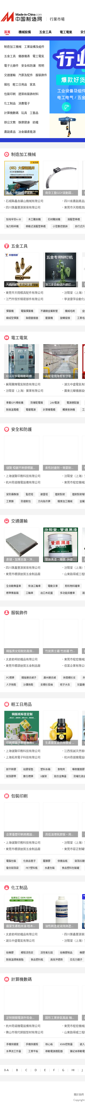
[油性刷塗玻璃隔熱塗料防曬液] (60, 911)
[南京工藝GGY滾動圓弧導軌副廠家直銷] (60, 178)
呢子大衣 (65, 684)
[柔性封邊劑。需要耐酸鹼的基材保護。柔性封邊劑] (60, 453)
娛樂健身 (24, 122)
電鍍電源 (31, 409)
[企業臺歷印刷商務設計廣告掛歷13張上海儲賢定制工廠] (21, 819)
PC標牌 (10, 677)
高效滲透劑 (56, 959)
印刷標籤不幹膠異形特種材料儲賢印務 (21, 743)
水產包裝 (50, 868)
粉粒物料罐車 (72, 586)
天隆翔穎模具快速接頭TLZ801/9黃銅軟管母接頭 (21, 284)
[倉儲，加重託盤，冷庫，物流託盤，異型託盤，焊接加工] (21, 544)
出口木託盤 (46, 593)
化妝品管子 (29, 861)
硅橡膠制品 (66, 952)
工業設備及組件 (34, 46)
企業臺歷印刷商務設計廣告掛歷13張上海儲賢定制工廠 (21, 834)
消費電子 (24, 103)
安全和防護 (28, 65)
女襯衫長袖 (46, 684)
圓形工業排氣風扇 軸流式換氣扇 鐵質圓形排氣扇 (60, 1018)
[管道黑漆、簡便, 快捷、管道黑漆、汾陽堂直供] (60, 544)
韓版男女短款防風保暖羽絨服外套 (21, 651)
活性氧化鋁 (46, 952)
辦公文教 (10, 122)
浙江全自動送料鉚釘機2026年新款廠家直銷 (60, 284)
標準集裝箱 (12, 593)
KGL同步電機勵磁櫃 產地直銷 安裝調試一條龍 (21, 376)
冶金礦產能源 (27, 132)
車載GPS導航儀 (14, 402)
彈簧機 (10, 311)
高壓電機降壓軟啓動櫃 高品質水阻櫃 (60, 376)
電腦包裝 (11, 861)
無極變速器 (32, 318)
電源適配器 (73, 402)
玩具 (24, 113)
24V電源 (54, 402)
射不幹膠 (11, 769)
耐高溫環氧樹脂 (15, 959)
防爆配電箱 (37, 402)
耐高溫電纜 (12, 409)
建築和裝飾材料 (28, 94)
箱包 (7, 84)
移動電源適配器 (54, 1051)
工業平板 (33, 1051)
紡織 (35, 122)
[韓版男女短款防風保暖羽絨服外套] (21, 636)
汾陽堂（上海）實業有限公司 (24, 391)
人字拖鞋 (11, 684)
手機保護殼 (32, 1044)
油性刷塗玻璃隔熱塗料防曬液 (60, 926)
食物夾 (61, 769)
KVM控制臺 (66, 1044)
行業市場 (57, 19)
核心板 (49, 1044)
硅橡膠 (10, 952)
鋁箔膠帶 (11, 776)
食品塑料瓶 (37, 959)
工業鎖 (10, 501)
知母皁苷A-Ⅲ (13, 219)
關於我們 (79, 1094)
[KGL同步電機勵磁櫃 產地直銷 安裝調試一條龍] (22, 361)
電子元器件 (11, 65)
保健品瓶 (62, 861)
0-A (6, 1070)
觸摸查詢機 (69, 409)
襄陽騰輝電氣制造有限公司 (23, 384)
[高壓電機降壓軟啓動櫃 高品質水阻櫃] (60, 361)
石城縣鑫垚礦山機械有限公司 (24, 201)
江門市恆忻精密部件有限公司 (24, 299)
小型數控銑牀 (60, 226)
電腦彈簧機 (27, 311)
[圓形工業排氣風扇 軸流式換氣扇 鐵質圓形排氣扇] (60, 1003)
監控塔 (29, 494)
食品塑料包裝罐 (70, 868)
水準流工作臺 (13, 1051)
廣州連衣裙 (50, 677)
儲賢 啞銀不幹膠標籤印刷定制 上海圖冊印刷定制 (21, 468)
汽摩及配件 (25, 75)
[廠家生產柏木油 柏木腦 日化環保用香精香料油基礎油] (21, 911)
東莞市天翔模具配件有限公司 (24, 292)
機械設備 (25, 32)
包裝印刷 (10, 94)
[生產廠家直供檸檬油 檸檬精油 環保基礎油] (60, 728)
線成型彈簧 (12, 318)
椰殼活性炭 (27, 952)
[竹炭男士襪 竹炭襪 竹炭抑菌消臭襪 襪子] (60, 636)
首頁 (7, 32)
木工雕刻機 (34, 219)
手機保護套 (12, 1044)
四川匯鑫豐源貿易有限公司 (23, 207)
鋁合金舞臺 (60, 776)
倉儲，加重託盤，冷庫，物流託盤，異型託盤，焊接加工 (21, 559)
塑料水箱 (45, 769)
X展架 (43, 776)
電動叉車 (53, 586)
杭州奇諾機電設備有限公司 (23, 482)
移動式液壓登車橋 (36, 226)
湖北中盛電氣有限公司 (20, 940)
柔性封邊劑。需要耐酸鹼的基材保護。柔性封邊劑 (60, 468)
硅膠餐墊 (28, 769)
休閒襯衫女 (69, 677)
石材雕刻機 (54, 219)
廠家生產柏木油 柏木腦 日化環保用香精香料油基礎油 (21, 926)
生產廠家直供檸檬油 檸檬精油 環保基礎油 (60, 743)
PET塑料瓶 (32, 868)
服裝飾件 (41, 75)
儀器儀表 (24, 56)
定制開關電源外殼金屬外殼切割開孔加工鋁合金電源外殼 (21, 1018)
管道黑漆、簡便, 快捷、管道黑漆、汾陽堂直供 (60, 559)
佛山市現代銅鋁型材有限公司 (24, 1032)
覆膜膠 (46, 861)
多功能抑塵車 (67, 593)
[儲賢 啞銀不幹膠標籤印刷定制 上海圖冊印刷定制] (21, 453)
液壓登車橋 (73, 219)
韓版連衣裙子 (28, 677)
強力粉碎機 (12, 226)
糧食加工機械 (65, 501)
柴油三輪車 (34, 586)
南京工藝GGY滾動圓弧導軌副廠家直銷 (60, 193)
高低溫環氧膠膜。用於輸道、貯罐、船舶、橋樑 (60, 834)
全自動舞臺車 (13, 586)
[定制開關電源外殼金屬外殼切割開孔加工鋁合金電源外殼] (21, 1003)
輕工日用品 (20, 84)
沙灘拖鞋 (28, 684)
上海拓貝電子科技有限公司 (23, 757)
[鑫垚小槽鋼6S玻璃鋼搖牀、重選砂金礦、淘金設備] (21, 178)
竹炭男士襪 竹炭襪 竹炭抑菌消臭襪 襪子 (60, 651)
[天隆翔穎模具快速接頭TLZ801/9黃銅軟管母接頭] (21, 269)
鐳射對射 (60, 494)
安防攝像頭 (12, 494)
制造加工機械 (12, 46)
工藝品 (34, 113)
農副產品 (10, 132)
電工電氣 (66, 32)
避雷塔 (44, 494)
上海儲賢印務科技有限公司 (23, 476)
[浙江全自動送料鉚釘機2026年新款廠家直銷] (60, 269)
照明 (41, 65)
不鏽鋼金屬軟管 (49, 311)
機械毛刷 (70, 311)
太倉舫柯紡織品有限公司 (22, 659)
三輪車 (29, 593)
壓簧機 (49, 318)
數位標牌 (28, 776)
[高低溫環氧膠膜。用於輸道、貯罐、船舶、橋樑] (60, 819)
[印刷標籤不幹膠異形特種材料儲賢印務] (21, 728)
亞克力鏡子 (76, 959)
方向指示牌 (44, 501)
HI (73, 1070)
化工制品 (10, 103)
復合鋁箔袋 (12, 868)
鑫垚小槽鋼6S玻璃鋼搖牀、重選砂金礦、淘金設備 (21, 193)
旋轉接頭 (65, 318)
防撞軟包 (26, 501)
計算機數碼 (11, 113)
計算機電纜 (49, 409)
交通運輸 (10, 75)
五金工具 (45, 32)
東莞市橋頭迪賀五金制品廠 (23, 574)
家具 (32, 84)
